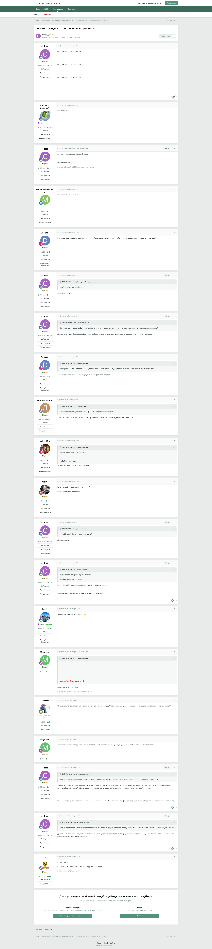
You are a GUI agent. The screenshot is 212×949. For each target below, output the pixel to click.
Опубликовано (68, 46)
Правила (47, 15)
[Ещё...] (174, 46)
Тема (99, 943)
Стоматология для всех (47, 3)
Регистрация (171, 3)
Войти (139, 916)
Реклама (71, 9)
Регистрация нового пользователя (72, 916)
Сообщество (57, 9)
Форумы (37, 15)
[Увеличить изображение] (85, 614)
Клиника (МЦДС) (42, 9)
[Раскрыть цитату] (61, 282)
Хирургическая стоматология (68, 37)
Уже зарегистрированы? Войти (150, 3)
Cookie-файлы (109, 943)
